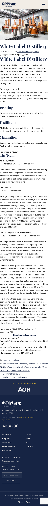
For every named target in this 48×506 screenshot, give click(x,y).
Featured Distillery (11, 360)
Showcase (6, 442)
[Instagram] (4, 426)
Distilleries (6, 450)
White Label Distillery (20, 370)
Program (6, 438)
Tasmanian (33, 363)
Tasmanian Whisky (16, 367)
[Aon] (24, 389)
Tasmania (23, 363)
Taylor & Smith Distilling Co (15, 377)
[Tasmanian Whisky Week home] (9, 4)
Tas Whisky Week (10, 363)
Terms (28, 502)
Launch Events (8, 446)
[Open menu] (43, 4)
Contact (29, 446)
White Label (5, 370)
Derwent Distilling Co (12, 374)
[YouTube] (16, 426)
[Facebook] (10, 426)
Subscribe (11, 481)
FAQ (27, 442)
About (28, 438)
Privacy (20, 502)
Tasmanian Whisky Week (36, 367)
